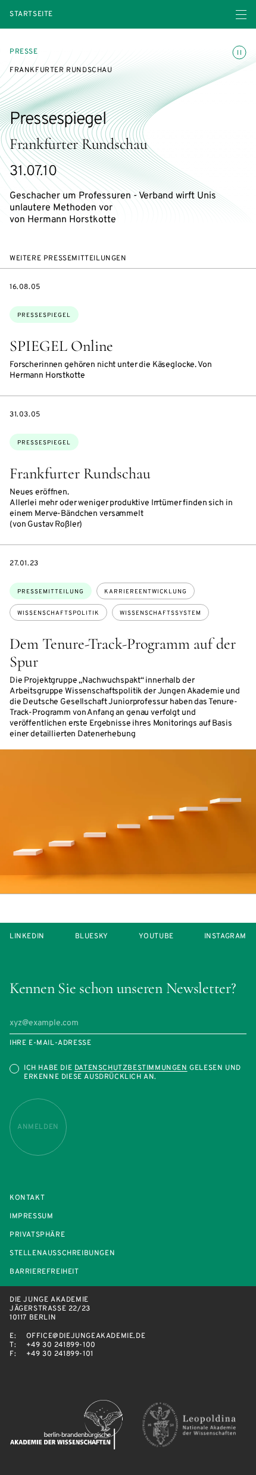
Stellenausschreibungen (62, 1253)
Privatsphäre (37, 1235)
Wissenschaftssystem (160, 613)
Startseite (31, 14)
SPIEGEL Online (61, 346)
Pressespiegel (44, 315)
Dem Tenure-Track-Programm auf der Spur (123, 652)
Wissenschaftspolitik (58, 613)
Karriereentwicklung (145, 592)
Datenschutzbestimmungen (131, 1068)
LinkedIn (27, 936)
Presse (24, 52)
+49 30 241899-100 (61, 1345)
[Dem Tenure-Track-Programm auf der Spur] (128, 821)
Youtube (156, 936)
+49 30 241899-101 (59, 1354)
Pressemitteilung (50, 592)
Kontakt (27, 1198)
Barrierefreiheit (44, 1272)
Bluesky (91, 936)
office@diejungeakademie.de (86, 1336)
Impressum (31, 1216)
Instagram (225, 936)
